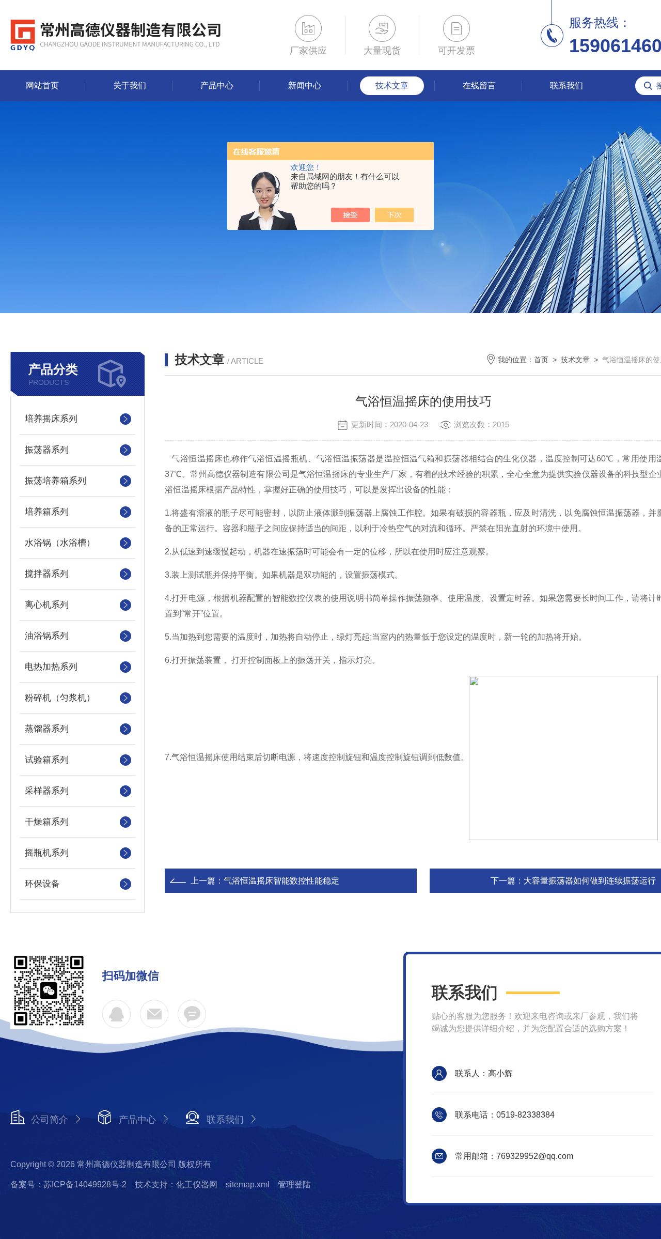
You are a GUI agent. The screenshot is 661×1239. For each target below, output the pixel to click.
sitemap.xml (248, 1184)
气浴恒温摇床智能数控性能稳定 (281, 880)
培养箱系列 (47, 512)
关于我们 (129, 85)
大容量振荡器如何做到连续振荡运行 (590, 880)
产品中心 (216, 85)
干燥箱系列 (47, 822)
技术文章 (391, 85)
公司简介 (49, 1119)
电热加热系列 (51, 667)
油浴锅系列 (47, 636)
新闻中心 (304, 85)
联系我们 (566, 85)
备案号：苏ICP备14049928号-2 (68, 1184)
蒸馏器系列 (47, 729)
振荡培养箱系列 (55, 481)
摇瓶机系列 (47, 853)
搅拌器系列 (47, 574)
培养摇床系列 (51, 419)
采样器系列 (47, 791)
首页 (541, 359)
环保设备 (42, 884)
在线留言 (479, 85)
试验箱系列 (47, 760)
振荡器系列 (47, 450)
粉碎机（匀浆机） (60, 698)
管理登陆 (294, 1184)
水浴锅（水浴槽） (60, 543)
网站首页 (42, 85)
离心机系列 (47, 605)
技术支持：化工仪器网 (176, 1184)
